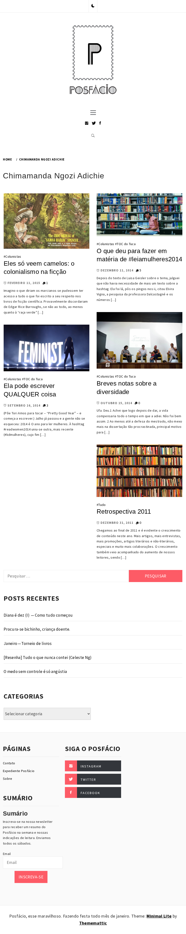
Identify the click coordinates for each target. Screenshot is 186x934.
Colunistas (13, 256)
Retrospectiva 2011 (124, 511)
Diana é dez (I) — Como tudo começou (38, 615)
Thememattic (93, 923)
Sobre (7, 778)
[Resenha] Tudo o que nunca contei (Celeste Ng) (48, 657)
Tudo (102, 505)
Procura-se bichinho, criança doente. (37, 629)
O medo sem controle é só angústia (35, 671)
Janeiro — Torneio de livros (28, 643)
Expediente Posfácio (18, 771)
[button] (93, 6)
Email (7, 854)
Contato (9, 763)
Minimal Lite (159, 916)
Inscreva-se (31, 877)
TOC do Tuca (126, 244)
